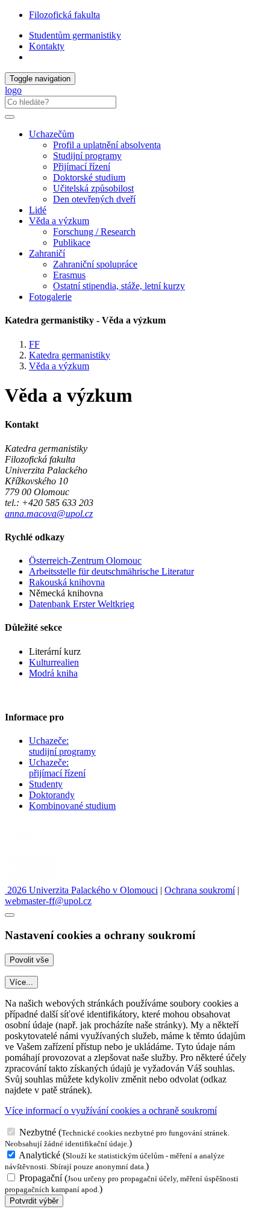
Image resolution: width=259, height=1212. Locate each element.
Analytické (39, 1155)
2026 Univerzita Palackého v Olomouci (81, 890)
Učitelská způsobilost (93, 188)
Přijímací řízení (81, 166)
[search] (9, 117)
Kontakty (46, 46)
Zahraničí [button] (47, 253)
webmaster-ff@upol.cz (48, 901)
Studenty (46, 784)
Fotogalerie (50, 297)
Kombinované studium (72, 806)
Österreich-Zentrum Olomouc (85, 560)
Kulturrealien (54, 662)
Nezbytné (37, 1132)
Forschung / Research (94, 231)
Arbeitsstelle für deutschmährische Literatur (111, 571)
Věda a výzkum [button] (59, 221)
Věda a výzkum (59, 366)
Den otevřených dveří (94, 199)
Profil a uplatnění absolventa (107, 145)
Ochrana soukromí (199, 890)
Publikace (71, 242)
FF (34, 344)
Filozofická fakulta (64, 15)
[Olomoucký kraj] (46, 847)
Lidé (37, 210)
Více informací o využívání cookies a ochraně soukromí (111, 1110)
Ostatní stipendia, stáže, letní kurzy (119, 286)
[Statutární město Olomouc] (32, 879)
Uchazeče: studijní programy (62, 746)
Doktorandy (52, 795)
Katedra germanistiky (69, 355)
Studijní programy (87, 156)
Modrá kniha (53, 673)
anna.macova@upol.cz (49, 513)
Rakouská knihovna (67, 582)
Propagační (40, 1178)
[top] (9, 915)
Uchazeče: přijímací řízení (57, 767)
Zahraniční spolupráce (95, 264)
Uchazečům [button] (51, 134)
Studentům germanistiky (75, 35)
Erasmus (69, 275)
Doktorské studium (89, 177)
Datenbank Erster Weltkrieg (81, 604)
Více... (21, 982)
